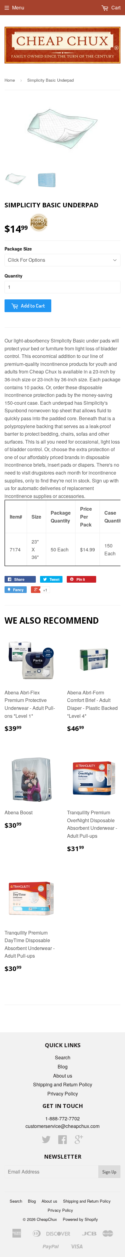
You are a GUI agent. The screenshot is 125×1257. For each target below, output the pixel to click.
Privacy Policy (62, 1093)
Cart (115, 7)
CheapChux (47, 1219)
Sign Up (109, 1172)
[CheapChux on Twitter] (46, 1141)
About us (62, 1075)
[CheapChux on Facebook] (62, 1141)
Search (62, 1057)
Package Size (18, 249)
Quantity (13, 276)
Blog (63, 1066)
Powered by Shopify (80, 1219)
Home (10, 80)
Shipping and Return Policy (62, 1084)
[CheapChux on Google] (78, 1141)
